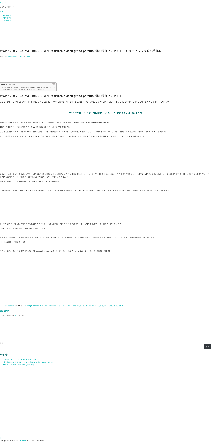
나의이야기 (7, 15)
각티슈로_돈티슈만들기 (80, 306)
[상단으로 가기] (0, 438)
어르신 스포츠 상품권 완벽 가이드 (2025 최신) (18, 365)
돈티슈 (91, 306)
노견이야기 (7, 20)
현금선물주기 (120, 306)
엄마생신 (112, 306)
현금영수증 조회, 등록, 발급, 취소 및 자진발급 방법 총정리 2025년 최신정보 (28, 362)
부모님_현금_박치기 (101, 306)
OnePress (23, 441)
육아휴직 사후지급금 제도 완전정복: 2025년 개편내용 (21, 359)
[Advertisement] (105, 34)
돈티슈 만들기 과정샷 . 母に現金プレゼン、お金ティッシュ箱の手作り (24, 89)
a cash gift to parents (32, 306)
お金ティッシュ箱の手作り (49, 306)
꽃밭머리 (3, 3)
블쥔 (28, 56)
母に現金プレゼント (65, 306)
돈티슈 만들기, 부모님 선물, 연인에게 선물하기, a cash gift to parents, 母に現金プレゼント (28, 87)
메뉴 (1, 11)
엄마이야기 (7, 18)
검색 (1, 343)
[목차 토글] (53, 84)
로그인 (17, 315)
